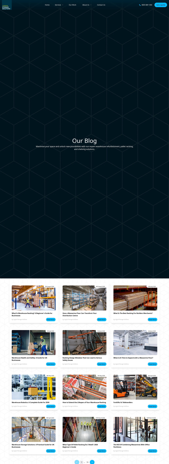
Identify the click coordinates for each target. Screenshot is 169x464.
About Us (85, 5)
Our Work (72, 5)
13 (87, 462)
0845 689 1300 (147, 5)
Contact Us (101, 5)
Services (58, 5)
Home (47, 5)
